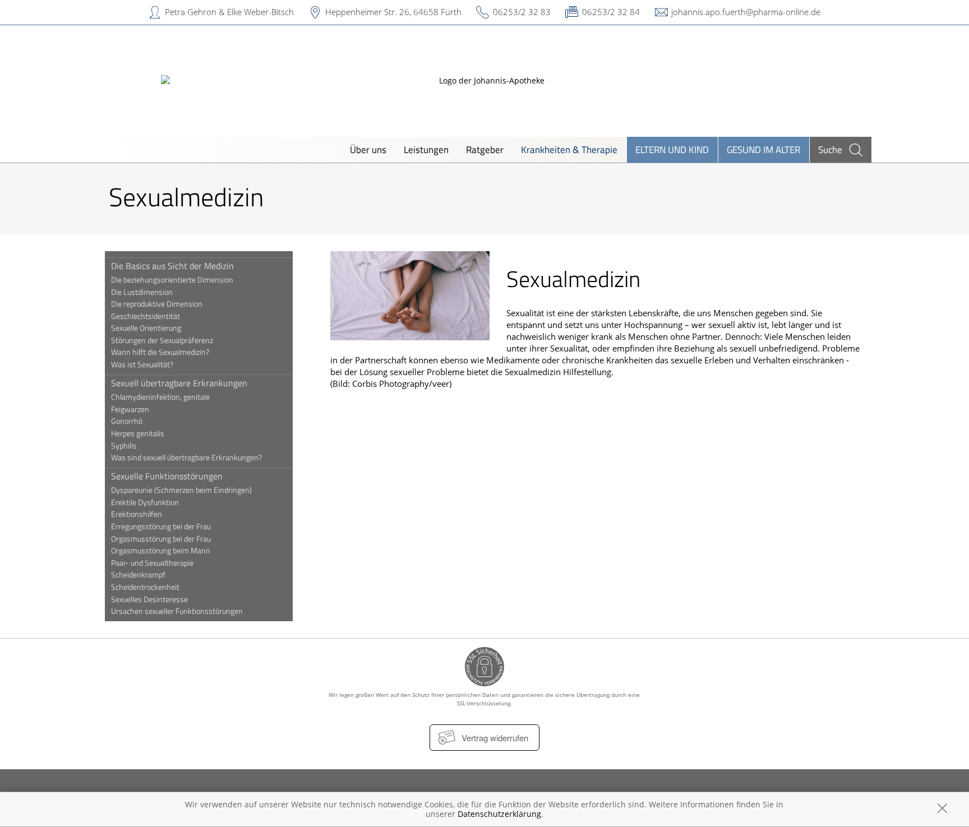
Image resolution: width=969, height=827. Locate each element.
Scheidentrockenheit (145, 587)
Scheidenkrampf (138, 574)
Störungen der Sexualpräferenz (162, 340)
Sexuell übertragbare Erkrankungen (179, 383)
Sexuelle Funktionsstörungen (167, 476)
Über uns (368, 149)
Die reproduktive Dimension (156, 303)
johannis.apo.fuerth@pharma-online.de (745, 11)
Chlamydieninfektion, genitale (160, 397)
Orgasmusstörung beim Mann (160, 550)
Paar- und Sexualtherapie (152, 563)
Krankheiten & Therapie (569, 149)
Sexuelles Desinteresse (149, 599)
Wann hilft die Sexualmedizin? (160, 352)
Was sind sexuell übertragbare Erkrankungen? (186, 457)
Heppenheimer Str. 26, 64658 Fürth (393, 11)
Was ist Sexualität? (142, 364)
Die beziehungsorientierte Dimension (172, 279)
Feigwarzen (130, 409)
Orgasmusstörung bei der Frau (161, 538)
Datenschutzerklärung (499, 813)
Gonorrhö (126, 421)
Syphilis (124, 445)
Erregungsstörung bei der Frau (161, 526)
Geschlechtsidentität (145, 316)
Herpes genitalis (137, 433)
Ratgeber (485, 149)
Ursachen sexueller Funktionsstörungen (177, 611)
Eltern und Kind (672, 149)
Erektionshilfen (136, 514)
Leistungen (426, 149)
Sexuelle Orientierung (146, 328)
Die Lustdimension (142, 292)
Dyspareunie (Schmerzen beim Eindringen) (181, 490)
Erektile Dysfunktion (145, 502)
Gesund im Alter (763, 149)
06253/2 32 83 (522, 11)
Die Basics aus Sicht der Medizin (172, 265)
